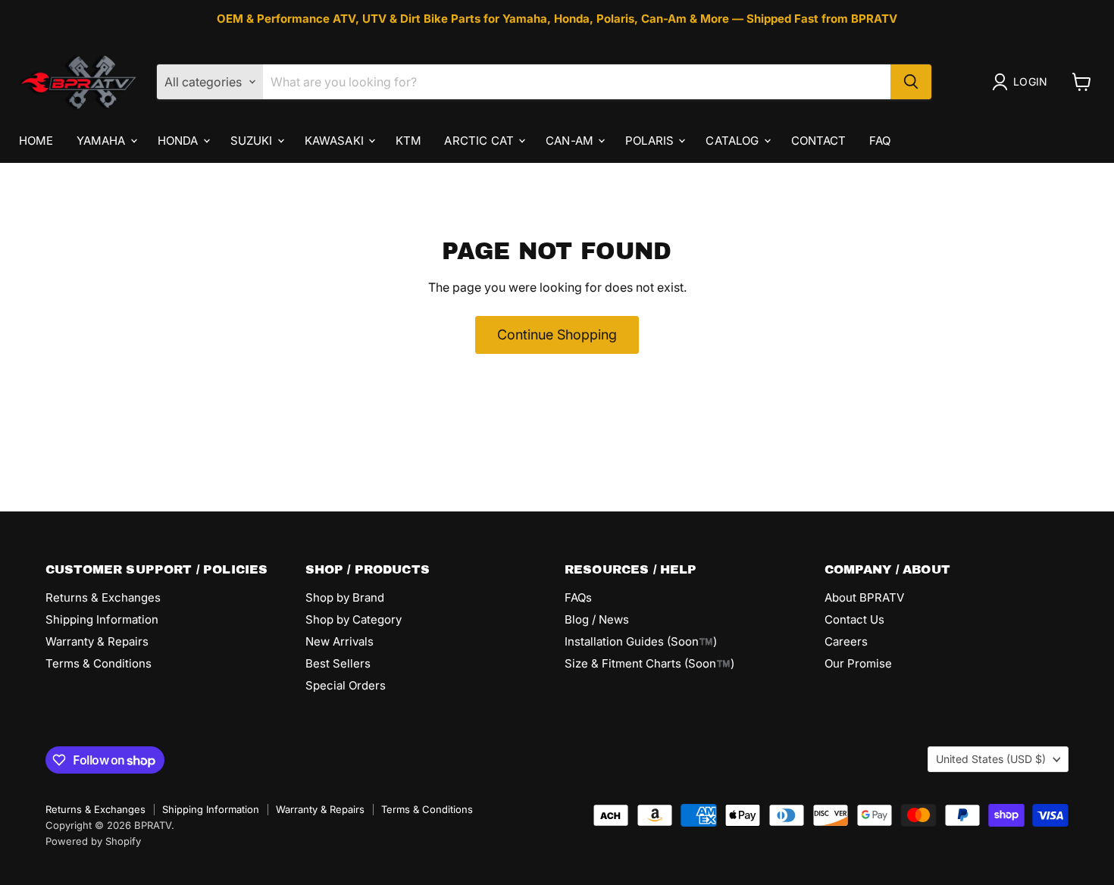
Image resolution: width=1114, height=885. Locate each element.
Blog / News (597, 619)
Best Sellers (338, 663)
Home (36, 140)
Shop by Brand (344, 597)
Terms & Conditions (98, 663)
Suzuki (253, 140)
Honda (180, 140)
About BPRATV (864, 597)
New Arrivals (339, 641)
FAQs (578, 597)
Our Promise (858, 663)
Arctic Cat (480, 140)
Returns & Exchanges (103, 597)
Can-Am (571, 140)
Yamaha (103, 140)
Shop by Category (353, 619)
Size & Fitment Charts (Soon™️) (649, 663)
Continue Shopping (557, 334)
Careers (846, 641)
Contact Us (854, 619)
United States (991, 758)
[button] (1022, 82)
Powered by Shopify (93, 841)
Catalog (734, 140)
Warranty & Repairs (97, 641)
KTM (408, 140)
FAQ (879, 140)
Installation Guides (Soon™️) (641, 641)
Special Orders (345, 685)
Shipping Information (101, 619)
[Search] (910, 81)
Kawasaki (336, 140)
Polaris (651, 140)
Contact (818, 140)
